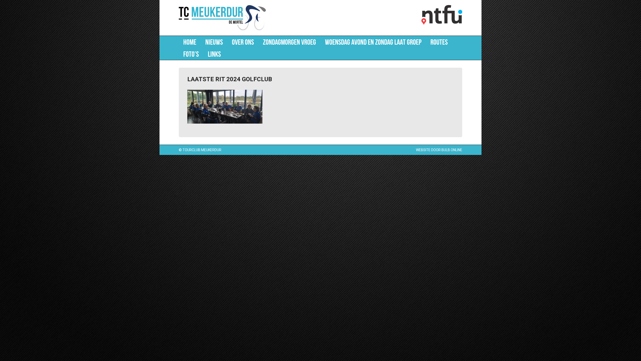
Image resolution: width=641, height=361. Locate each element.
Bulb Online (451, 150)
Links (214, 54)
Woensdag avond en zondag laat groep (373, 42)
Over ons (243, 42)
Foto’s (191, 54)
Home (189, 42)
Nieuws (214, 42)
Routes (439, 42)
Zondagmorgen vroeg (289, 42)
